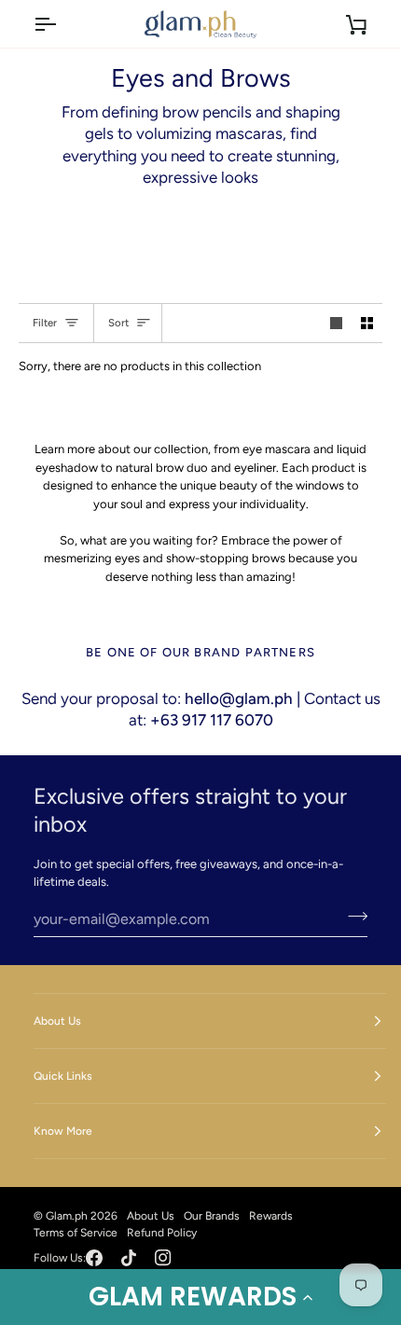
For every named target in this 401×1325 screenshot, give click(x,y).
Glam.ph (67, 1215)
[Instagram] (163, 1257)
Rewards (271, 1215)
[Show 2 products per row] (367, 323)
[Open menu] (62, 24)
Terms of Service (76, 1232)
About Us (150, 1215)
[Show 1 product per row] (336, 323)
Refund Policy (162, 1232)
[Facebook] (94, 1257)
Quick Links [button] (63, 1076)
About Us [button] (57, 1021)
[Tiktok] (128, 1257)
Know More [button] (63, 1131)
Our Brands (212, 1215)
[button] (200, 1297)
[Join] (352, 917)
